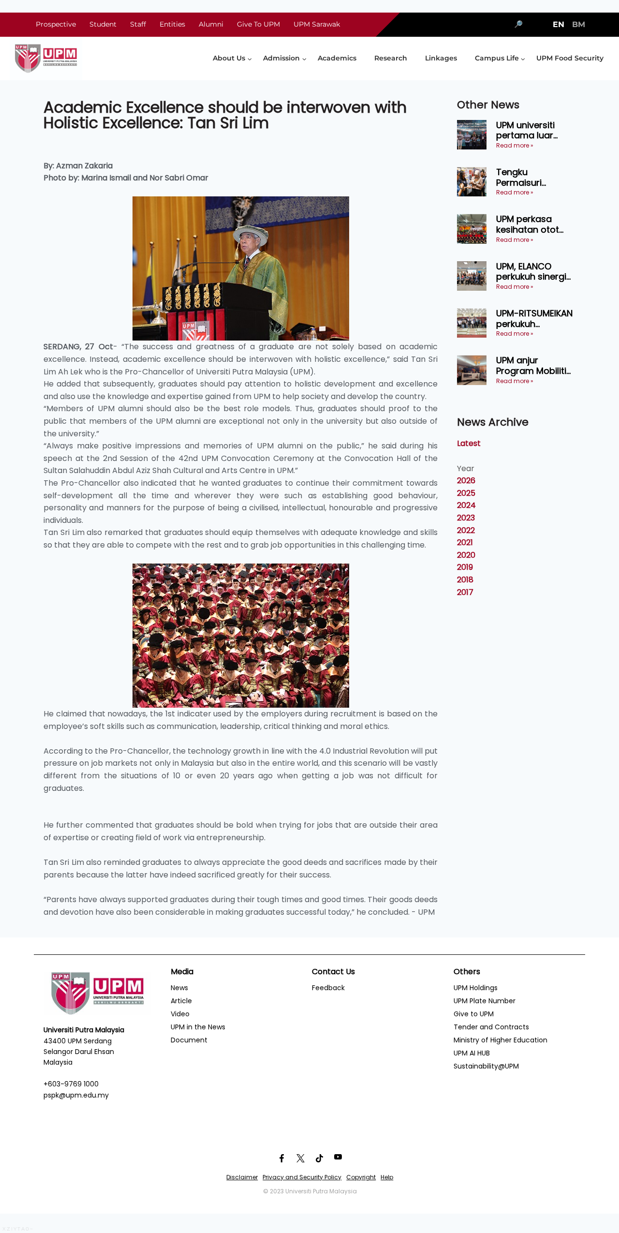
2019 (465, 567)
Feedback (328, 988)
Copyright (361, 1177)
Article (181, 1001)
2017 (465, 592)
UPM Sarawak (317, 24)
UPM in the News (198, 1027)
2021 (465, 542)
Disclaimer (242, 1177)
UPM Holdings (476, 988)
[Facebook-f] (281, 1158)
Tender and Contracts (491, 1027)
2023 (466, 517)
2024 (466, 505)
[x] (300, 1158)
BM (578, 24)
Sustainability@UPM (486, 1066)
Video (180, 1014)
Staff (138, 24)
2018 (465, 579)
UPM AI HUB (472, 1053)
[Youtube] (338, 1158)
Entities (172, 24)
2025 (466, 493)
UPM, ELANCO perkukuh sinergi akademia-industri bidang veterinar (531, 271)
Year (465, 468)
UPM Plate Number (485, 1001)
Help (387, 1177)
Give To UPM (258, 24)
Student (103, 24)
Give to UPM (474, 1014)
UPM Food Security (570, 58)
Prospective (56, 24)
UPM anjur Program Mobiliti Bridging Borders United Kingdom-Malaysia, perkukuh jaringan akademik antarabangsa (534, 365)
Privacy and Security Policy (302, 1177)
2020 (466, 555)
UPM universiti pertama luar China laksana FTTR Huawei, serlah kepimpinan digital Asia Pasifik (534, 130)
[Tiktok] (319, 1158)
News (179, 988)
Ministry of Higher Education (500, 1040)
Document (189, 1040)
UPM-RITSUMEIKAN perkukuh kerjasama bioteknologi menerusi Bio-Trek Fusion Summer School (535, 318)
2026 (466, 480)
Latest (469, 443)
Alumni (211, 24)
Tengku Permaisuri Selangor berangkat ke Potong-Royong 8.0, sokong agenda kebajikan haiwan (534, 177)
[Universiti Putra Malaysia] (46, 58)
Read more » (514, 145)
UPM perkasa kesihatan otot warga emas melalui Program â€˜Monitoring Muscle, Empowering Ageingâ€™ (531, 224)
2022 (466, 530)
